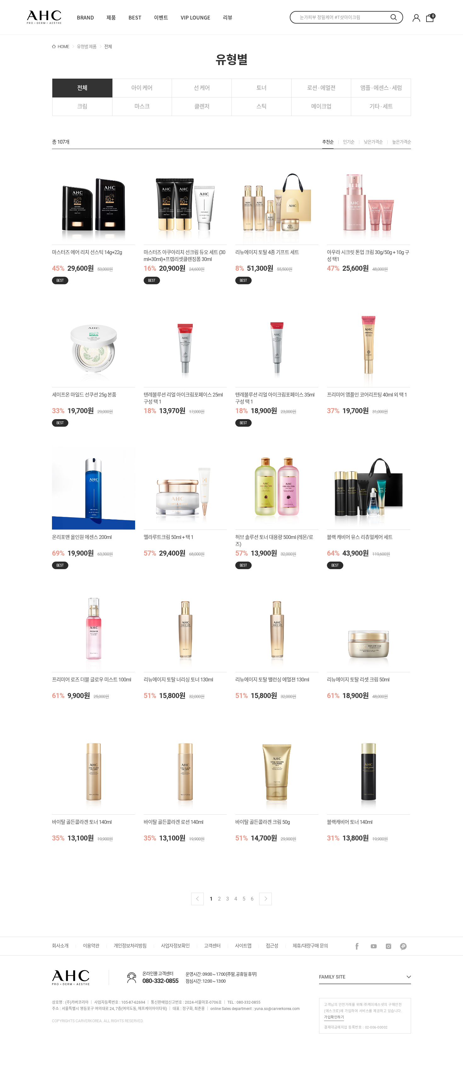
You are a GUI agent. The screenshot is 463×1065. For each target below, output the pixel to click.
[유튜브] (374, 946)
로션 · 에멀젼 (321, 88)
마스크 (142, 106)
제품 (111, 17)
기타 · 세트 (381, 106)
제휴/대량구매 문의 (310, 946)
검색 (397, 17)
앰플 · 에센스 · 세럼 (381, 88)
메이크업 (321, 106)
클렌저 (201, 106)
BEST (135, 17)
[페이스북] (359, 946)
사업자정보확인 (175, 946)
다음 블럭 (265, 899)
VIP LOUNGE (195, 17)
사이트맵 (243, 946)
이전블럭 (197, 899)
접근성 (272, 946)
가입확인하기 (334, 1017)
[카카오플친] (403, 946)
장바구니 (432, 16)
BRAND (85, 17)
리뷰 (227, 17)
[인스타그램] (388, 946)
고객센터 (212, 946)
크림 (82, 106)
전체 (82, 88)
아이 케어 (141, 88)
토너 (261, 88)
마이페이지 (416, 18)
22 (44, 17)
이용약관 (91, 946)
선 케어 (202, 88)
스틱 (261, 106)
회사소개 (60, 946)
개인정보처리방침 (130, 946)
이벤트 (161, 17)
